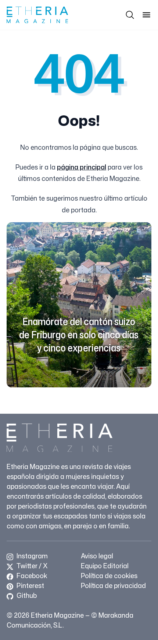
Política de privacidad (113, 585)
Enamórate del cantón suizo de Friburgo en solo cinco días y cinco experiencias (79, 335)
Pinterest (29, 585)
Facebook (31, 575)
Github (26, 595)
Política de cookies (109, 575)
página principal (81, 167)
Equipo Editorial (105, 565)
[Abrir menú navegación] (146, 15)
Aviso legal (97, 556)
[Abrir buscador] (130, 15)
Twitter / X (31, 565)
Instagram (31, 556)
